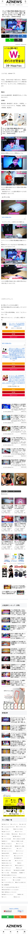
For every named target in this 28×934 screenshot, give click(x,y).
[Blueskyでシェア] (17, 582)
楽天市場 (13, 334)
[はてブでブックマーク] (11, 586)
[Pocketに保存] (17, 586)
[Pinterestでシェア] (8, 590)
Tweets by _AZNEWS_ (14, 908)
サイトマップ (7, 929)
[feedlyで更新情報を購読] (8, 916)
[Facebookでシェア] (5, 586)
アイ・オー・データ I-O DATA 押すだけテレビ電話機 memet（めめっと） (16, 325)
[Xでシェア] (5, 582)
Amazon (13, 331)
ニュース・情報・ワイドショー (15, 491)
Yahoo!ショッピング (13, 369)
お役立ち (4, 491)
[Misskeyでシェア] (23, 582)
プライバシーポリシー (21, 929)
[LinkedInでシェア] (14, 590)
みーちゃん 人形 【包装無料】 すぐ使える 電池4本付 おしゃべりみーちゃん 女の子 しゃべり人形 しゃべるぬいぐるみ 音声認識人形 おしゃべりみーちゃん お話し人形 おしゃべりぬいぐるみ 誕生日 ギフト (13, 380)
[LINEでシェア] (23, 586)
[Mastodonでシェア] (11, 582)
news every (5, 493)
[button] (18, 40)
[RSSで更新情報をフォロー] (20, 916)
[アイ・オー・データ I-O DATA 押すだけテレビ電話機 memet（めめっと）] (5, 326)
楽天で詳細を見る (6, 217)
